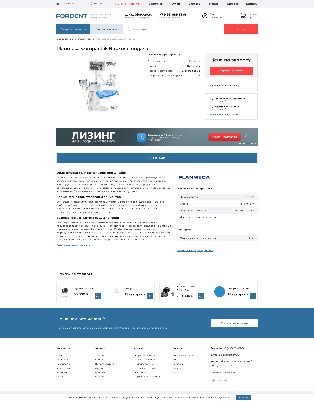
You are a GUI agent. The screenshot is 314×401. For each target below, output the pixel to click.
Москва (98, 3)
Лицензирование (144, 363)
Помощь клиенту (182, 355)
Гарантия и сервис (145, 368)
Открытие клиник (107, 29)
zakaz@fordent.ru (138, 14)
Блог (175, 372)
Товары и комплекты (73, 29)
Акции (241, 29)
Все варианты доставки (224, 114)
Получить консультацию (234, 323)
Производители (105, 363)
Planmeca (195, 61)
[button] (240, 143)
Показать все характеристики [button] (195, 250)
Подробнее (223, 397)
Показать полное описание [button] (73, 245)
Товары (99, 355)
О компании (156, 3)
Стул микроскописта (85, 288)
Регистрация (216, 17)
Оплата (176, 3)
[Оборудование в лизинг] (157, 137)
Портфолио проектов (147, 376)
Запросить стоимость (231, 70)
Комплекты (102, 359)
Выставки (232, 3)
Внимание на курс (128, 3)
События (61, 376)
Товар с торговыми (238, 288)
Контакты (252, 3)
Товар (128, 288)
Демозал (100, 372)
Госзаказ (213, 3)
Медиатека (63, 368)
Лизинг (176, 368)
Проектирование (144, 359)
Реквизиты (63, 363)
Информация (157, 157)
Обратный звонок (169, 17)
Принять (243, 397)
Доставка (194, 3)
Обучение (140, 372)
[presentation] (51, 292)
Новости (61, 372)
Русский (65, 3)
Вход (212, 14)
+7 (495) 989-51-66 (173, 14)
